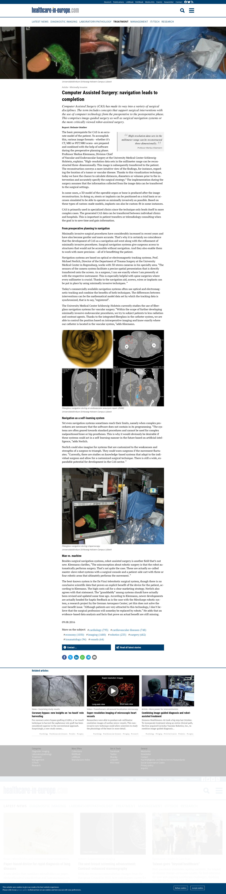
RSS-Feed (114, 762)
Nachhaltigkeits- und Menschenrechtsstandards (163, 759)
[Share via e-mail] (94, 657)
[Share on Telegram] (88, 657)
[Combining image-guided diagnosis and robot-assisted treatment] (168, 690)
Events (159, 2)
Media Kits (149, 2)
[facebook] (185, 2)
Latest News (40, 21)
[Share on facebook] (64, 657)
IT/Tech (155, 21)
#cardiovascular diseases (58, 734)
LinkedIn (114, 759)
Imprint (144, 768)
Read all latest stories (130, 647)
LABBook (129, 2)
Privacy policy (147, 765)
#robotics (181, 734)
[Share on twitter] (70, 657)
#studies (72, 734)
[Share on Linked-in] (76, 657)
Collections (77, 751)
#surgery (80, 734)
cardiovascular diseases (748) (129, 630)
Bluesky (113, 757)
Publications (118, 2)
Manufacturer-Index (81, 759)
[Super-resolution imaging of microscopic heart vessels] (113, 690)
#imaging (126, 734)
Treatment (120, 21)
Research (168, 21)
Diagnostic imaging (63, 21)
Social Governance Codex (153, 762)
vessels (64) (97, 639)
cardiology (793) (98, 630)
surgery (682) (138, 634)
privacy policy (22, 890)
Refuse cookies (180, 888)
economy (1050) (74, 634)
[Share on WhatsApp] (82, 657)
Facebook (114, 751)
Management (139, 21)
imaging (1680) (97, 634)
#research (134, 734)
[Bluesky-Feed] (189, 2)
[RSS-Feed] (192, 2)
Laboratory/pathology (95, 21)
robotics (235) (118, 634)
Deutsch (107, 2)
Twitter (113, 754)
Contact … (71, 647)
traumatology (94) (75, 639)
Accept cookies (197, 888)
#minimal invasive (170, 734)
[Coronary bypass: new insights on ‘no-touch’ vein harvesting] (58, 690)
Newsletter (169, 2)
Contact (179, 2)
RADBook (139, 2)
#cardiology (43, 734)
